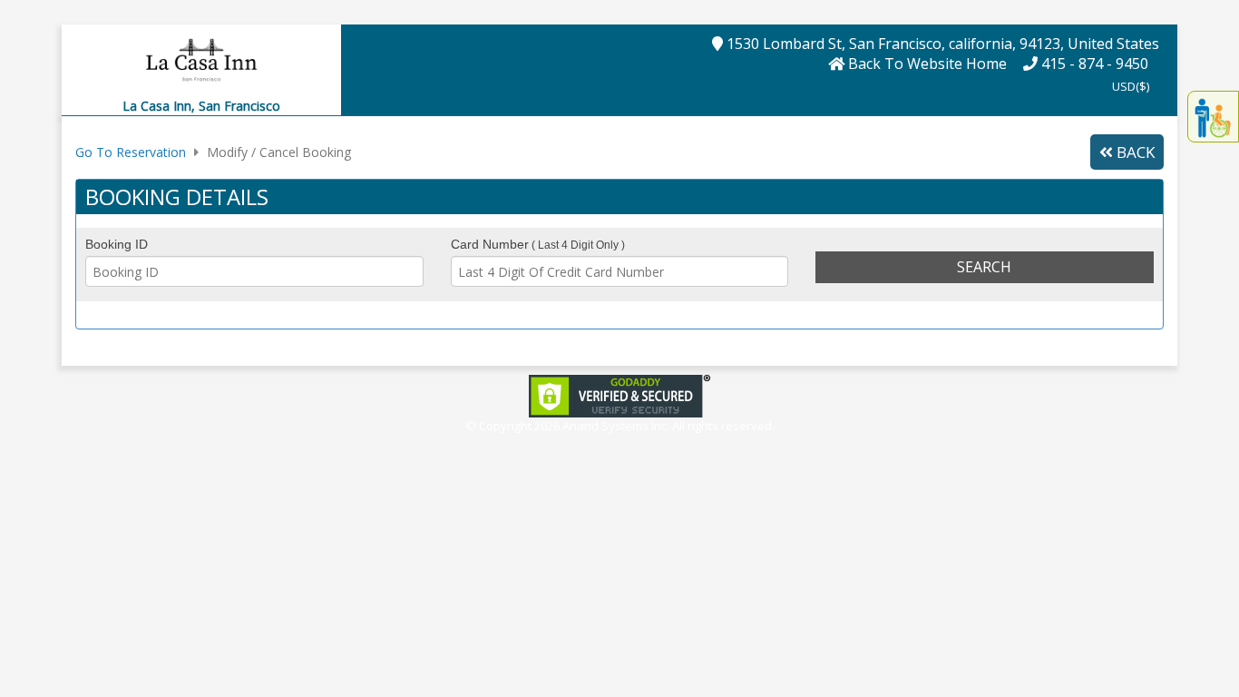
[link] (619, 394)
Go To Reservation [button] (130, 152)
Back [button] (1134, 152)
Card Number (538, 244)
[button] (201, 59)
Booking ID (116, 244)
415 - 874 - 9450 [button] (1093, 64)
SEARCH (984, 267)
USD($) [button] (1130, 86)
